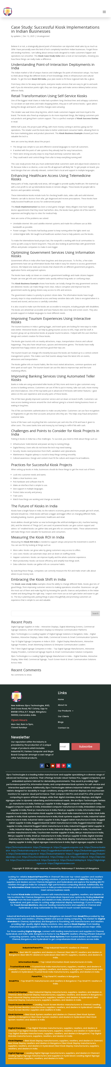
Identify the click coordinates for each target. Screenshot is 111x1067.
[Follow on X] (47, 766)
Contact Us (63, 728)
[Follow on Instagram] (58, 766)
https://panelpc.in (50, 860)
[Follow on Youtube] (53, 766)
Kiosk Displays (15, 1040)
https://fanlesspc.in (43, 847)
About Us (62, 705)
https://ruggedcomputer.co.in (68, 847)
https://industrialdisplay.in (73, 860)
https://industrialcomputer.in (25, 850)
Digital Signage (16, 1053)
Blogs (60, 722)
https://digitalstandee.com (61, 863)
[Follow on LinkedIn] (69, 766)
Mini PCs (13, 952)
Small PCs (14, 981)
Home (61, 699)
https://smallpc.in (79, 857)
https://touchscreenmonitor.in (25, 860)
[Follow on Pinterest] (63, 766)
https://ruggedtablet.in (77, 853)
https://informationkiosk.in (19, 847)
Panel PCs (37, 976)
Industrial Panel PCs (33, 947)
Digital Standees (16, 1028)
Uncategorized (43, 36)
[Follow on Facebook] (42, 766)
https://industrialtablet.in (52, 853)
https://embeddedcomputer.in (23, 853)
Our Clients (63, 716)
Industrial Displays (17, 992)
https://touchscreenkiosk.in (35, 857)
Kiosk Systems (15, 1014)
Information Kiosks (28, 962)
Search (95, 613)
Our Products (64, 711)
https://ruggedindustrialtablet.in (57, 850)
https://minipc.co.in (59, 857)
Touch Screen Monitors (20, 1004)
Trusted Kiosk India (20, 966)
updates (17, 36)
